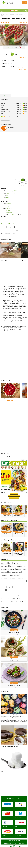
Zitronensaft (9, 212)
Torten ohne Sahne (20, 590)
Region (9, 587)
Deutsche (20, 587)
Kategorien (21, 843)
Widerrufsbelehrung (21, 842)
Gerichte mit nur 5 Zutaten (14, 685)
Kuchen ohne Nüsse (5, 598)
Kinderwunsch (4, 578)
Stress (24, 584)
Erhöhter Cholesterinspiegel (15, 572)
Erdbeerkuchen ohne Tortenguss (10, 399)
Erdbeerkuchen (4, 566)
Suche (23, 11)
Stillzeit (19, 584)
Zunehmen (3, 587)
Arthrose (25, 569)
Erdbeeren (8, 203)
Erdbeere (3, 227)
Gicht (11, 575)
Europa (14, 587)
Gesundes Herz (18, 595)
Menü (2, 11)
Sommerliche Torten (20, 601)
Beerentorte (4, 569)
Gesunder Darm (4, 575)
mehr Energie (20, 578)
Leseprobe (3, 492)
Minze (13, 215)
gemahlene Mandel (6, 233)
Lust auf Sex (12, 578)
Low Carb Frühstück (6, 515)
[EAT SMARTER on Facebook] (8, 846)
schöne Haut (4, 584)
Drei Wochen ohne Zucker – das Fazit (9, 714)
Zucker (2, 771)
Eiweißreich (6, 533)
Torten (24, 566)
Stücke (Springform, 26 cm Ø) (23, 184)
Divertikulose (4, 572)
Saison (25, 587)
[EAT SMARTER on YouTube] (20, 846)
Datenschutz (17, 840)
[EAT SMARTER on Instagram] (14, 846)
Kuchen (10, 563)
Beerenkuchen (17, 563)
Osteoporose (4, 581)
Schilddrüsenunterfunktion (20, 581)
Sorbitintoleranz (12, 584)
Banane (8, 210)
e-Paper (25, 492)
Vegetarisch (18, 569)
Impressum (10, 840)
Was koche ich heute (6, 553)
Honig (7, 197)
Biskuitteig (19, 566)
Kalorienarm (4, 593)
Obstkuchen (12, 566)
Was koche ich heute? (14, 658)
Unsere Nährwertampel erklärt (12, 116)
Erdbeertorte (4, 563)
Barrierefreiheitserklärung (10, 843)
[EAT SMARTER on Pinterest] (11, 846)
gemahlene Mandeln (11, 193)
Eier (7, 195)
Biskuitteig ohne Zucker (17, 598)
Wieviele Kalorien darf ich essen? (22, 68)
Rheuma (10, 581)
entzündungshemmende (14, 593)
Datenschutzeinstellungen (8, 842)
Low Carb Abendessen (19, 515)
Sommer (3, 590)
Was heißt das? (22, 57)
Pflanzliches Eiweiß (18, 533)
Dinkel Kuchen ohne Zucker (7, 595)
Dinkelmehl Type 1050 (11, 191)
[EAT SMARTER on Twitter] (17, 846)
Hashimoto (16, 575)
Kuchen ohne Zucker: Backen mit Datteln (10, 746)
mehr (25, 103)
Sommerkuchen (10, 590)
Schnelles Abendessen (14, 632)
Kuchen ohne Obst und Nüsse (8, 601)
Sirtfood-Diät (11, 569)
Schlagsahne (9, 208)
